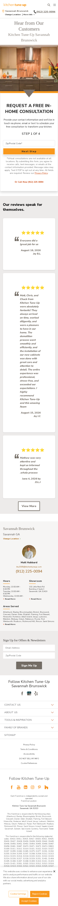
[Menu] (54, 4)
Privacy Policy (41, 173)
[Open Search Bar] (48, 5)
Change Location (13, 14)
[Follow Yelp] (36, 693)
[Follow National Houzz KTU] (46, 787)
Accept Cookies (29, 901)
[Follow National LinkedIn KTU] (25, 787)
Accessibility (29, 754)
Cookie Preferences (29, 763)
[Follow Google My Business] (29, 693)
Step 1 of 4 (31, 134)
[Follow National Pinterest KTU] (39, 787)
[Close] (54, 871)
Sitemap (10, 735)
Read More (10, 599)
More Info (27, 14)
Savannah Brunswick (16, 11)
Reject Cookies (39, 894)
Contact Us (12, 705)
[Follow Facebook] (22, 693)
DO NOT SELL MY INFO (29, 758)
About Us (10, 712)
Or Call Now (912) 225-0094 (29, 182)
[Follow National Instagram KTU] (32, 787)
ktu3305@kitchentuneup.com (29, 567)
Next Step (29, 151)
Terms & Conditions (29, 749)
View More (29, 506)
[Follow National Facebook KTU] (12, 787)
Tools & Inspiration (18, 720)
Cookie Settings (18, 894)
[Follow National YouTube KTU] (18, 787)
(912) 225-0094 (29, 571)
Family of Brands (16, 727)
